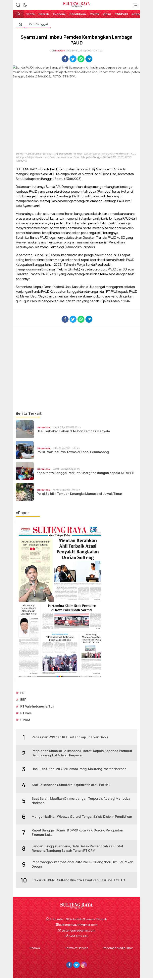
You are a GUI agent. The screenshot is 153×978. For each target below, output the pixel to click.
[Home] (18, 14)
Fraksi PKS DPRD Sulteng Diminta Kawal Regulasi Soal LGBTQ (78, 880)
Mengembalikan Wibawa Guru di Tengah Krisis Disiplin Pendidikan (82, 816)
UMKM (25, 720)
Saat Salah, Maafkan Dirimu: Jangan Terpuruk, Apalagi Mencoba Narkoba (81, 800)
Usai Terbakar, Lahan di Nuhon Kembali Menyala (73, 431)
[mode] (25, 5)
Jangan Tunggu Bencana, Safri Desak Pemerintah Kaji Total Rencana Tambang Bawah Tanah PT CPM (77, 848)
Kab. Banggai (38, 24)
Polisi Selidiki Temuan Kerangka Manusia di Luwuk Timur (79, 494)
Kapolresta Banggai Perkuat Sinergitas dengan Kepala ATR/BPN (85, 473)
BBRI (23, 699)
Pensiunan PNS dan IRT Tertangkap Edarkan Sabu (70, 737)
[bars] (133, 5)
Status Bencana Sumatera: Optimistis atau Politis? (71, 785)
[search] (18, 5)
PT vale (26, 713)
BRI (22, 693)
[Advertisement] (76, 368)
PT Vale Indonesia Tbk (37, 706)
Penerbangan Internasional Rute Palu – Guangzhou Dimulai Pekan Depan (82, 864)
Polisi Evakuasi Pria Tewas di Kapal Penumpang (73, 452)
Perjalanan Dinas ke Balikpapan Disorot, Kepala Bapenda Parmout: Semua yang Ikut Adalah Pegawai (82, 753)
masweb (60, 50)
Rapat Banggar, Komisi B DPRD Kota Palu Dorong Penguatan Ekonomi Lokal (77, 832)
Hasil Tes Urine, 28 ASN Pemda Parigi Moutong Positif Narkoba (79, 769)
